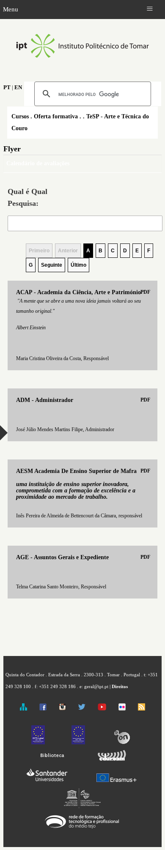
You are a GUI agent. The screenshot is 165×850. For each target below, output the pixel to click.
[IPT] (83, 66)
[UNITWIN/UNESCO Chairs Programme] (82, 806)
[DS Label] (78, 742)
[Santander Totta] (47, 782)
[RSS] (141, 708)
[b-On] (121, 742)
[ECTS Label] (38, 742)
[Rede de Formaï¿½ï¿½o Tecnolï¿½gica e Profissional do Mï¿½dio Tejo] (82, 828)
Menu (10, 9)
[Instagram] (62, 708)
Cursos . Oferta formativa (44, 116)
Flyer (12, 149)
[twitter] (81, 708)
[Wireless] (110, 761)
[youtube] (102, 708)
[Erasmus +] (116, 782)
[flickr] (122, 708)
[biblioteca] (53, 761)
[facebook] (43, 708)
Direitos (120, 686)
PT (7, 87)
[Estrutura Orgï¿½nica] (23, 708)
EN (18, 87)
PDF (145, 292)
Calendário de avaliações (37, 163)
